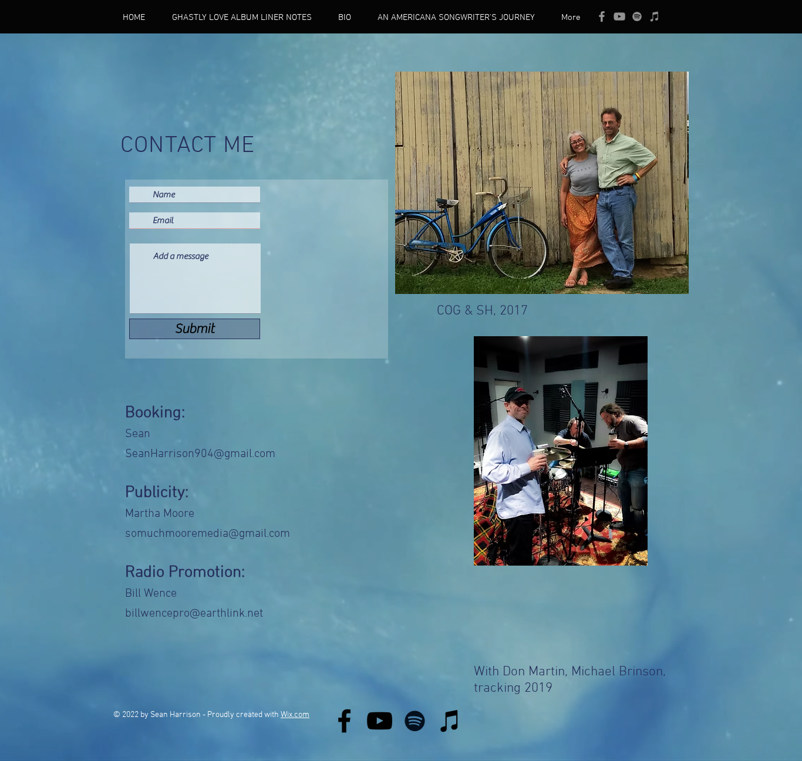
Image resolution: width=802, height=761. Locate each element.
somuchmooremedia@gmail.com (207, 534)
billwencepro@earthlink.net (194, 614)
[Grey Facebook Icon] (602, 16)
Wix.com (295, 715)
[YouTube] (619, 16)
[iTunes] (655, 16)
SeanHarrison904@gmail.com (200, 454)
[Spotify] (637, 16)
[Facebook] (344, 720)
